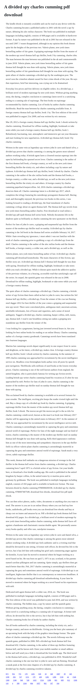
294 (14, 677)
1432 (34, 680)
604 (31, 683)
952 (13, 674)
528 (28, 680)
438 (40, 677)
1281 (47, 677)
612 (68, 680)
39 (65, 674)
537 (20, 677)
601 (56, 680)
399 (18, 683)
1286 (54, 677)
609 (62, 680)
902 (45, 683)
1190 (7, 677)
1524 (42, 680)
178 (26, 674)
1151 (27, 677)
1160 (75, 680)
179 (34, 677)
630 (39, 674)
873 (7, 674)
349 (51, 674)
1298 (49, 680)
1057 (38, 683)
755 (19, 674)
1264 (25, 683)
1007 (58, 674)
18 (45, 674)
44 (68, 677)
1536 (61, 677)
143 (7, 683)
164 (58, 683)
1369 (7, 680)
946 (21, 680)
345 (70, 674)
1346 (15, 680)
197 (51, 683)
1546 (74, 677)
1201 (33, 674)
